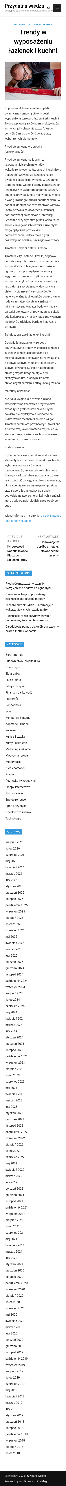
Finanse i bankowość (19, 692)
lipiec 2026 (13, 848)
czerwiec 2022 (15, 1157)
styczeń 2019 (14, 1415)
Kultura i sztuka (15, 736)
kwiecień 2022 (15, 1169)
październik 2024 (17, 981)
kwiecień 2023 (15, 1094)
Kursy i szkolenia (16, 743)
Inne (8, 711)
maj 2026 (11, 861)
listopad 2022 (14, 1125)
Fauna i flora (13, 680)
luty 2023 (11, 1106)
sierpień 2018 (14, 1447)
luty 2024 (11, 1031)
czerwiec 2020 (15, 1308)
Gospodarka (13, 705)
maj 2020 (11, 1314)
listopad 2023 (14, 1050)
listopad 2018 (14, 1428)
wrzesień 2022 (15, 1138)
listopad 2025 (14, 899)
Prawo (10, 774)
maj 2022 (11, 1163)
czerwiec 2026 (15, 855)
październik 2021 (17, 1207)
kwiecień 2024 (15, 1018)
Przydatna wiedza (24, 6)
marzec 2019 (14, 1402)
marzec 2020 (14, 1327)
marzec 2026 (14, 873)
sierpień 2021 (14, 1220)
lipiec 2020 (13, 1302)
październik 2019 (17, 1358)
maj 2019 (11, 1390)
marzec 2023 (14, 1100)
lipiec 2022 (13, 1151)
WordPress (25, 1481)
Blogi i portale (14, 654)
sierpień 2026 (14, 842)
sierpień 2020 (14, 1295)
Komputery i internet (18, 717)
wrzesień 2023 (15, 1062)
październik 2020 (17, 1283)
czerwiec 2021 (15, 1232)
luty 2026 (11, 880)
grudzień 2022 (15, 1119)
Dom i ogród (13, 667)
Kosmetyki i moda (17, 724)
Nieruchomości (15, 768)
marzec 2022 (14, 1176)
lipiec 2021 (13, 1226)
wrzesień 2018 (15, 1440)
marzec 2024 (14, 1025)
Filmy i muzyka (15, 686)
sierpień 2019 (14, 1371)
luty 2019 (11, 1409)
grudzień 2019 (15, 1346)
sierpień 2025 (14, 918)
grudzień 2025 (15, 892)
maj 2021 (11, 1239)
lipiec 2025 (13, 924)
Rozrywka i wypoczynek (21, 780)
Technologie (13, 818)
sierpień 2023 (14, 1069)
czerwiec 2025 (15, 930)
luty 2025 (11, 955)
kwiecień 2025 (15, 943)
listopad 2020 (14, 1277)
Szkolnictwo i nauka (18, 812)
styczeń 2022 (14, 1188)
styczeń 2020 (14, 1340)
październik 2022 (17, 1132)
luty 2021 (11, 1258)
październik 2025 (17, 905)
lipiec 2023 (13, 1075)
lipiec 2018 (13, 1453)
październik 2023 (17, 1056)
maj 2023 (11, 1088)
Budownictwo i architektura (33, 24)
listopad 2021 (14, 1201)
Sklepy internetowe (18, 787)
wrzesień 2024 (15, 987)
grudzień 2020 (15, 1270)
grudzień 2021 (15, 1195)
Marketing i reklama (18, 749)
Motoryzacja (13, 762)
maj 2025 (11, 936)
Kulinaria (11, 730)
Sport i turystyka (16, 806)
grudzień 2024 (15, 968)
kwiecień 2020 (15, 1321)
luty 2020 (11, 1333)
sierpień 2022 (14, 1144)
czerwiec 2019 (15, 1384)
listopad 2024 (14, 974)
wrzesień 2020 (15, 1289)
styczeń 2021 (14, 1264)
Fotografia (12, 699)
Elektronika (13, 673)
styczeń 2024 (14, 1037)
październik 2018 (17, 1434)
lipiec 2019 (13, 1377)
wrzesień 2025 (15, 911)
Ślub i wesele (14, 793)
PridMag (42, 1481)
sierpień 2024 (14, 993)
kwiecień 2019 (15, 1396)
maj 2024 (11, 1012)
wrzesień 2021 (15, 1214)
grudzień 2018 (15, 1421)
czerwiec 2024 (15, 1006)
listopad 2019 (14, 1352)
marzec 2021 (14, 1251)
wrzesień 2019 (15, 1365)
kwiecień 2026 (15, 867)
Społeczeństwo (16, 799)
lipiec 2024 (13, 999)
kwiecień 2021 (15, 1245)
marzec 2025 (14, 949)
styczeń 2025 (14, 962)
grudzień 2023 (15, 1043)
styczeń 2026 (14, 886)
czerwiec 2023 (15, 1081)
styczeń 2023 (14, 1113)
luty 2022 (11, 1182)
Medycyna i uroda (17, 755)
